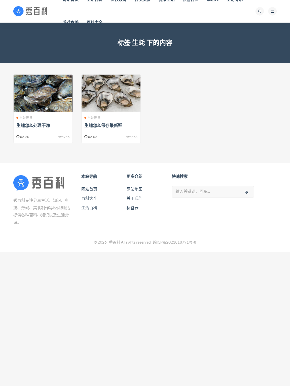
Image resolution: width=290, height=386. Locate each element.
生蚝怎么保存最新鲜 (103, 125)
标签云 (132, 208)
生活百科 (89, 208)
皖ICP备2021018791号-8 (174, 242)
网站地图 (134, 189)
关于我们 (134, 199)
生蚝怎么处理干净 (33, 125)
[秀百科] (32, 11)
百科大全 (95, 23)
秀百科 (114, 242)
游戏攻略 (71, 23)
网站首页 (89, 189)
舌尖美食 (26, 117)
